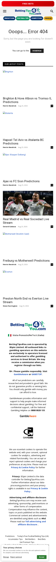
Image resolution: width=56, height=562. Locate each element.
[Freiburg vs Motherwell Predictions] (28, 244)
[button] (4, 11)
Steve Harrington (10, 306)
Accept (41, 557)
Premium (48, 18)
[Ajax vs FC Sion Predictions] (28, 165)
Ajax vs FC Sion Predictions (21, 181)
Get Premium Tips (27, 542)
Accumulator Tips (15, 539)
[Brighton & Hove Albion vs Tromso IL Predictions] (28, 82)
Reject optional (16, 557)
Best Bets (42, 539)
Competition (36, 18)
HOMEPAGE (36, 51)
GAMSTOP (37, 374)
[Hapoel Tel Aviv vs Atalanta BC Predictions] (28, 124)
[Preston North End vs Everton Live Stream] (28, 282)
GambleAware (21, 374)
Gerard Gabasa (9, 226)
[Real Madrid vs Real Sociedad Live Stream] (28, 203)
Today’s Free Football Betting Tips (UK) (33, 536)
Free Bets (28, 3)
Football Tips (22, 18)
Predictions (9, 18)
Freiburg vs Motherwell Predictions (26, 260)
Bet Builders (30, 539)
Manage (6, 557)
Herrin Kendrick (9, 106)
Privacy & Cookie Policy (23, 467)
